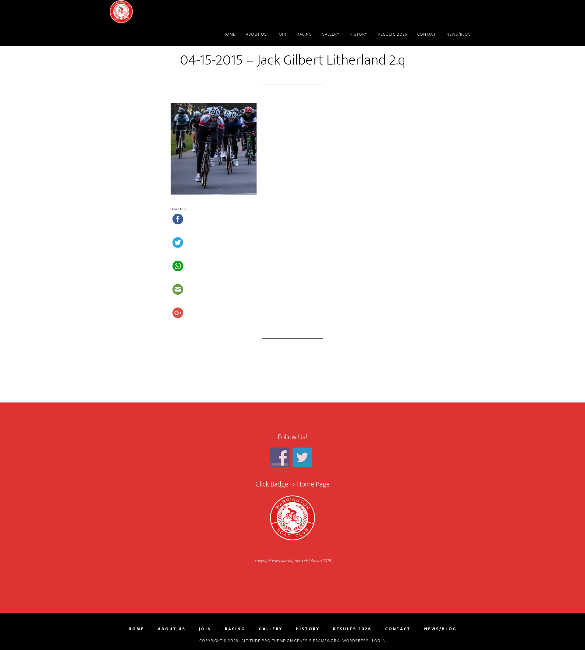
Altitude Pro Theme (263, 640)
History (308, 629)
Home (136, 629)
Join (205, 629)
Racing (235, 629)
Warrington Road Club (164, 11)
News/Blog (440, 629)
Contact (398, 629)
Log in (379, 640)
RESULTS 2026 (352, 629)
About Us (172, 629)
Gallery (270, 629)
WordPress (355, 640)
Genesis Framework (316, 640)
